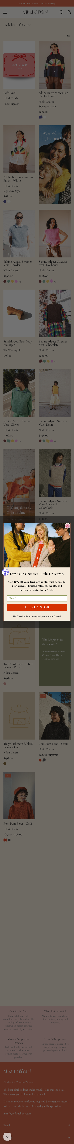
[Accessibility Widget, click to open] (5, 572)
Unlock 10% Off (37, 607)
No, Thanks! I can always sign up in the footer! (37, 616)
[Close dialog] (67, 525)
